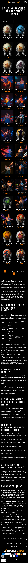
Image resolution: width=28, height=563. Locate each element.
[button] (3, 560)
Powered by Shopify (14, 561)
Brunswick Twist (20, 359)
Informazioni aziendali (13, 543)
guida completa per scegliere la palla (14, 479)
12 (23, 271)
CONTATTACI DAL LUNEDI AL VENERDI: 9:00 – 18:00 (13, 539)
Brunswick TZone (5, 350)
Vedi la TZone (21, 442)
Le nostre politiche (14, 546)
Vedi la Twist (9, 453)
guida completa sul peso (17, 417)
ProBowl (14, 349)
